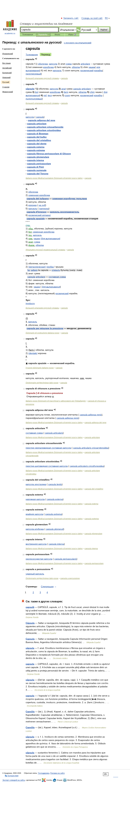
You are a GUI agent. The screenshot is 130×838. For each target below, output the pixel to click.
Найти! (104, 29)
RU (106, 18)
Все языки (6, 63)
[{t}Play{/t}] (36, 59)
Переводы (42, 34)
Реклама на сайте (57, 773)
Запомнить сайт (71, 18)
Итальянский (7, 54)
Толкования (27, 34)
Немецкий (6, 77)
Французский (7, 92)
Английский (7, 68)
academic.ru (10, 33)
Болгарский (7, 73)
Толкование (32, 54)
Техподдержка (43, 773)
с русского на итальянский (77, 42)
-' (56, 401)
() (50, 238)
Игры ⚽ (72, 34)
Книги (57, 34)
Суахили (5, 87)
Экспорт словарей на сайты (13, 780)
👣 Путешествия (11, 776)
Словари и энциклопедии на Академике (46, 23)
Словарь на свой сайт (92, 18)
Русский (5, 82)
